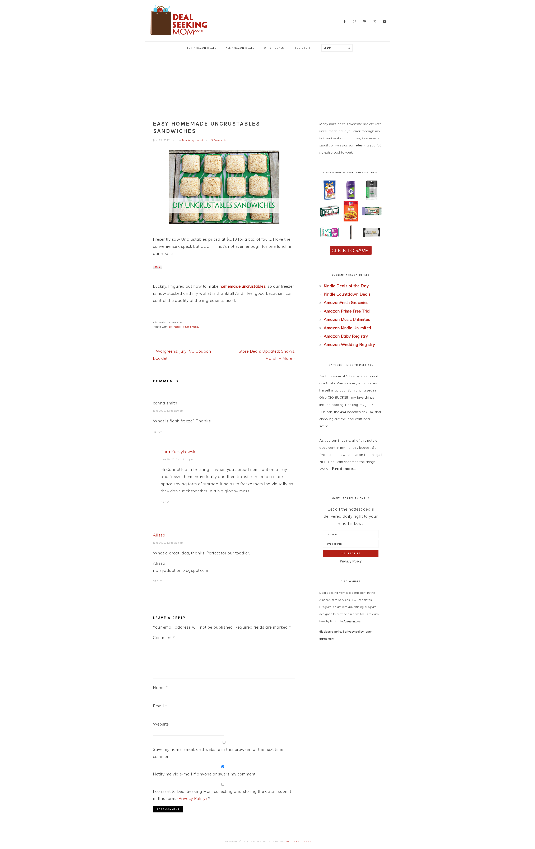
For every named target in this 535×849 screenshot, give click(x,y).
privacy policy (354, 631)
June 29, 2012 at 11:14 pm (177, 459)
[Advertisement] (267, 85)
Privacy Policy (351, 561)
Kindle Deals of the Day (346, 285)
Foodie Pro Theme (298, 841)
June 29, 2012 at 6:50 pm (168, 410)
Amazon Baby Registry (346, 336)
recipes (178, 326)
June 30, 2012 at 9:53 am (168, 542)
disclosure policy (331, 631)
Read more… (344, 468)
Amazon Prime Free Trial (347, 311)
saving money (191, 326)
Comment (164, 637)
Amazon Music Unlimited (347, 319)
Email (160, 705)
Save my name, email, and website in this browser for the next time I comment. (219, 753)
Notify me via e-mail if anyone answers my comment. (204, 774)
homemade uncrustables (243, 286)
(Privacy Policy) (192, 798)
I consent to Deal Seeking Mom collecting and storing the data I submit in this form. (222, 795)
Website (161, 724)
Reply (157, 431)
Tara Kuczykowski (178, 451)
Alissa (159, 535)
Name (160, 687)
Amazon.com (353, 621)
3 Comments (218, 140)
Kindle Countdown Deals (347, 294)
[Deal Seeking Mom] (178, 36)
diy (171, 326)
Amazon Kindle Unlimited (347, 327)
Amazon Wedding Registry (349, 344)
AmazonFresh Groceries (346, 302)
